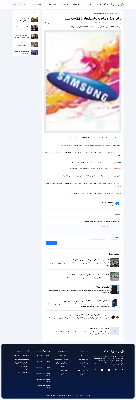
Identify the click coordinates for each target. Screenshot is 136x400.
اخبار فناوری (64, 4)
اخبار (116, 13)
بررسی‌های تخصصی (38, 4)
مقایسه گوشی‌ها (64, 374)
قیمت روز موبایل (83, 356)
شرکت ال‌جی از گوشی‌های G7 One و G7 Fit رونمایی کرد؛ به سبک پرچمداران (86, 301)
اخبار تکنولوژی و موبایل (62, 363)
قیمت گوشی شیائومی (82, 370)
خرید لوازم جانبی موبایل (61, 359)
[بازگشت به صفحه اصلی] (114, 4)
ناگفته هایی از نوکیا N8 (102, 287)
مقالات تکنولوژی (52, 4)
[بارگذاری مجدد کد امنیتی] (107, 238)
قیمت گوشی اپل (84, 363)
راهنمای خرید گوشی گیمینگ (22, 363)
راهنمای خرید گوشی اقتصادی (21, 356)
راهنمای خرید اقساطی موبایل (21, 359)
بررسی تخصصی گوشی (62, 367)
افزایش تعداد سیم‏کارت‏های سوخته (99, 328)
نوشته (115, 23)
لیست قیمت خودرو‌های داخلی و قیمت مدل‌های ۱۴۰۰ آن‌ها (91, 260)
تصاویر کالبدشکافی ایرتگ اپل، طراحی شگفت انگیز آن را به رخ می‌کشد (88, 315)
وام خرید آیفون (64, 356)
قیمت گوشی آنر (84, 374)
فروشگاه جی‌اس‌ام (95, 4)
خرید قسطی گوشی (79, 4)
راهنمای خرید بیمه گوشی (22, 373)
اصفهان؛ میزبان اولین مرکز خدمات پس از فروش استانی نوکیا (90, 275)
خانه (120, 13)
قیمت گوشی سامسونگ (82, 367)
